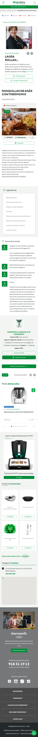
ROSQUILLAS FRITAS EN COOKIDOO (14, 176)
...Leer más (29, 71)
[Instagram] (22, 681)
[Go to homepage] (19, 3)
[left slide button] (4, 426)
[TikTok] (28, 681)
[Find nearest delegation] (3, 2)
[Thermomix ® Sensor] (28, 529)
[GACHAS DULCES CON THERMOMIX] (19, 397)
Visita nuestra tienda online (18, 7)
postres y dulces (11, 10)
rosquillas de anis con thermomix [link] (26, 10)
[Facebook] (9, 681)
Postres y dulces (9, 406)
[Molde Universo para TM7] (10, 529)
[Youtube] (16, 681)
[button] (34, 2)
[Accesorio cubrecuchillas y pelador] (10, 497)
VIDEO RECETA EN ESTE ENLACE (12, 169)
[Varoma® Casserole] (28, 497)
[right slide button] (34, 426)
